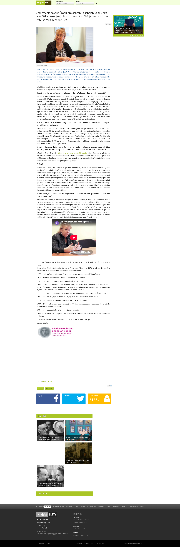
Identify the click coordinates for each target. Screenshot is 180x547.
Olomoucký (124, 506)
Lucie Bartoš (47, 381)
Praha (41, 506)
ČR (37, 506)
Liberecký (82, 506)
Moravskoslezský (133, 506)
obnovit (96, 3)
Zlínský (142, 506)
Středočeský (47, 506)
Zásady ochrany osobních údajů (84, 543)
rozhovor (49, 388)
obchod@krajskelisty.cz (80, 529)
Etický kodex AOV (99, 543)
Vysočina (108, 506)
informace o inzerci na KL (80, 535)
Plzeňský (61, 506)
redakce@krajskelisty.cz (80, 522)
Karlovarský (69, 506)
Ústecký (76, 506)
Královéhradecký (91, 506)
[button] (65, 3)
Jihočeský (55, 506)
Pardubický (101, 506)
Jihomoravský (115, 506)
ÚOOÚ (40, 388)
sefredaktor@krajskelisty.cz (81, 520)
